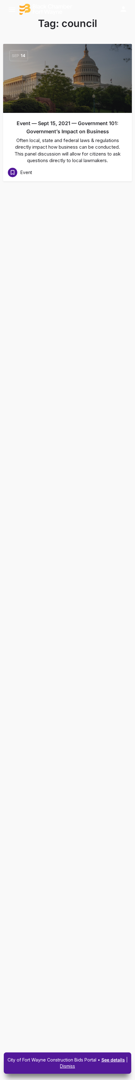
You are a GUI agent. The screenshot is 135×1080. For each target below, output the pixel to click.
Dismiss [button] (67, 1066)
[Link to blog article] (67, 78)
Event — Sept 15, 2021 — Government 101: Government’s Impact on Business (67, 127)
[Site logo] (46, 9)
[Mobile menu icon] (12, 9)
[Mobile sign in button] (123, 9)
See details (113, 1059)
